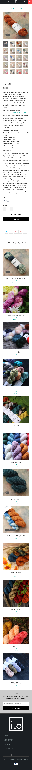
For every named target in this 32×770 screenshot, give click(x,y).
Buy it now (16, 219)
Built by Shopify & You (22, 759)
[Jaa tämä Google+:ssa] (20, 232)
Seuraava (19, 8)
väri (4, 197)
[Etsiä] (25, 2)
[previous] (4, 25)
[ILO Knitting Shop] (16, 2)
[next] (27, 25)
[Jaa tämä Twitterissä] (6, 232)
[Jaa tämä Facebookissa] (11, 232)
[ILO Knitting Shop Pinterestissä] (14, 754)
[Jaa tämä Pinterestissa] (16, 232)
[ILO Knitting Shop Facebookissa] (11, 754)
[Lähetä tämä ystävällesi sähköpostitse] (25, 232)
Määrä (5, 205)
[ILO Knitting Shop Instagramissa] (17, 754)
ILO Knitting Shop (12, 759)
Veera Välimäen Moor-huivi (18, 113)
